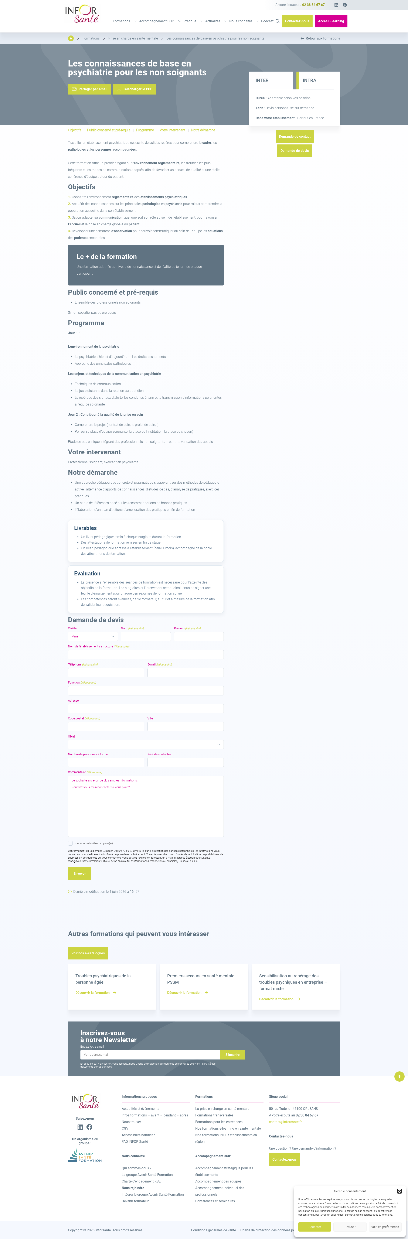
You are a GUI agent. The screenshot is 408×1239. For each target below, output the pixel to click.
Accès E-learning (331, 21)
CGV (125, 1128)
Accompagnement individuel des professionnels (219, 1191)
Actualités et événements (140, 1109)
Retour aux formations (323, 38)
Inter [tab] (262, 80)
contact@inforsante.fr (285, 1122)
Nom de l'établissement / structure (98, 646)
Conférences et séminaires (215, 1201)
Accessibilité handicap (138, 1135)
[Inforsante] (82, 22)
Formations (121, 21)
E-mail (159, 664)
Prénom (187, 628)
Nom (132, 628)
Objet (71, 736)
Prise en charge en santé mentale (133, 38)
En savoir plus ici (188, 861)
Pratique (190, 21)
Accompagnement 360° (156, 21)
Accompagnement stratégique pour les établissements (224, 1171)
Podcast (267, 21)
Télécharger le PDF (137, 89)
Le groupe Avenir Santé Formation (147, 1175)
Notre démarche (203, 130)
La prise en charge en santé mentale (222, 1109)
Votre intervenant (172, 130)
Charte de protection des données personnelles (275, 1230)
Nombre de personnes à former (88, 754)
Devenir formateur (135, 1201)
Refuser (350, 1227)
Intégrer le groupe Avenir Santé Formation (153, 1194)
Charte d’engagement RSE (141, 1181)
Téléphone (83, 664)
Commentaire (85, 772)
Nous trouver (131, 1122)
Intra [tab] (309, 80)
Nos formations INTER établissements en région (226, 1138)
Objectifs (74, 130)
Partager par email (93, 89)
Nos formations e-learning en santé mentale (228, 1128)
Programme (145, 130)
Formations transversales (214, 1115)
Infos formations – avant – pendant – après (155, 1115)
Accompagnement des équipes (218, 1181)
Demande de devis (294, 151)
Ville (150, 718)
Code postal (84, 718)
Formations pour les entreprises (218, 1122)
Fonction (82, 682)
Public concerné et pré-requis (108, 130)
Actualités (212, 21)
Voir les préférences (385, 1227)
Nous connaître (240, 21)
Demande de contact (294, 136)
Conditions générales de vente (213, 1230)
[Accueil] (71, 38)
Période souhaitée (159, 754)
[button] (399, 1191)
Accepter (315, 1227)
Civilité (72, 628)
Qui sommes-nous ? (137, 1168)
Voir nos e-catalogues (88, 953)
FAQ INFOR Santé (135, 1142)
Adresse (73, 700)
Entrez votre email (92, 1046)
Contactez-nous (297, 21)
